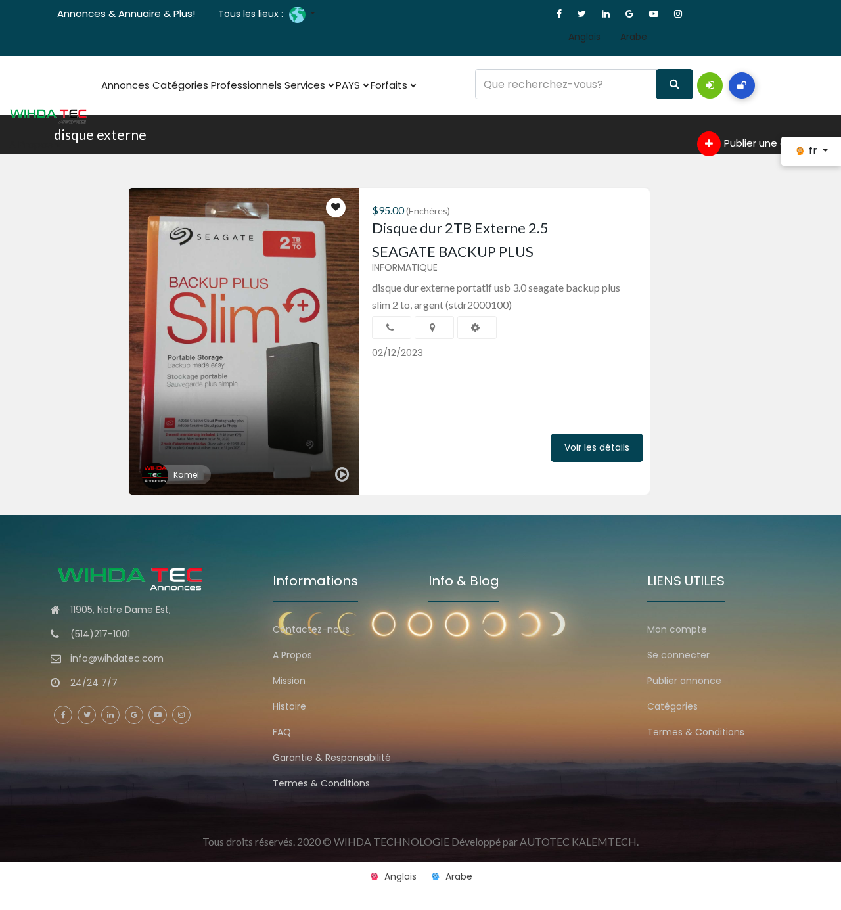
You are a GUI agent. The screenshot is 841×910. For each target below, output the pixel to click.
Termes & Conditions (321, 783)
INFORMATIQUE (405, 267)
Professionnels (246, 85)
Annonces (125, 85)
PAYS (349, 85)
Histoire (289, 706)
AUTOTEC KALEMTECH (578, 841)
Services (306, 85)
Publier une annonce (773, 143)
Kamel (186, 474)
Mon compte (677, 629)
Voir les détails (596, 447)
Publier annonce (684, 680)
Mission (289, 680)
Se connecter (678, 655)
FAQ (282, 732)
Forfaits (390, 85)
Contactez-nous (311, 629)
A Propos (32, 144)
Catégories (180, 85)
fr (813, 150)
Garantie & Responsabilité (332, 757)
